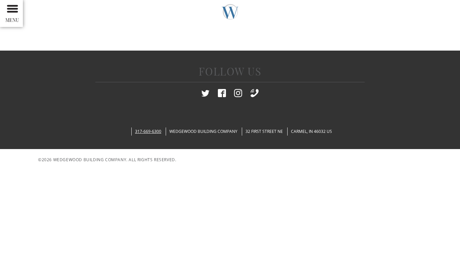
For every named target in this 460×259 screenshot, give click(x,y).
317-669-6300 (148, 131)
